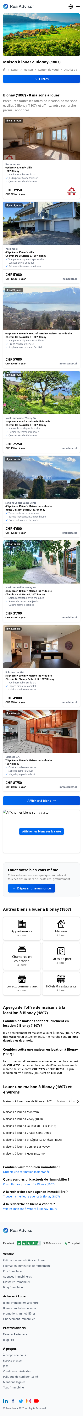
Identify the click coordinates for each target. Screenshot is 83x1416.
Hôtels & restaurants (61, 988)
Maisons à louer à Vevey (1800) (23, 1119)
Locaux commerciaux (22, 988)
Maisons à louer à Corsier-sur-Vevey (26, 1146)
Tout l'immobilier (14, 1387)
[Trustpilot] (41, 1243)
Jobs (5, 1366)
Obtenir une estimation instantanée (26, 1172)
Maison (28, 69)
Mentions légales (14, 1382)
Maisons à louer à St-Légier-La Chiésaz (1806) (32, 1139)
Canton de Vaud (48, 69)
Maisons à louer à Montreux (21, 1112)
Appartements (21, 933)
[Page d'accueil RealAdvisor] (18, 6)
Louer (15, 69)
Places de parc (61, 961)
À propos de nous (14, 1355)
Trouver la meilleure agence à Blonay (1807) (31, 1196)
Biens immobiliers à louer (19, 1308)
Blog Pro (8, 1339)
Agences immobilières (17, 1276)
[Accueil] (4, 69)
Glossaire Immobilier (16, 1282)
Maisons (61, 933)
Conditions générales (17, 1371)
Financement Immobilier (19, 1319)
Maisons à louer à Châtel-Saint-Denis (27, 1133)
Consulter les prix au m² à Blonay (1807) (28, 1184)
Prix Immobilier (13, 1271)
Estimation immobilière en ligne (24, 1260)
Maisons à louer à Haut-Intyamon (24, 1153)
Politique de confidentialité (20, 1376)
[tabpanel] (41, 1130)
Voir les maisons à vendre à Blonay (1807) (30, 1209)
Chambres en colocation (22, 961)
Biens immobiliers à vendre (21, 1303)
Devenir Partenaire (15, 1334)
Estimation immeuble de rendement (26, 1266)
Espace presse (12, 1360)
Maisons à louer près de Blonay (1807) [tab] (27, 1101)
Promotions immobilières (19, 1313)
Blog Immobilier (13, 1287)
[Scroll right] (75, 1101)
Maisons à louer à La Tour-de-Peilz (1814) (29, 1126)
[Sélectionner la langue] (70, 6)
